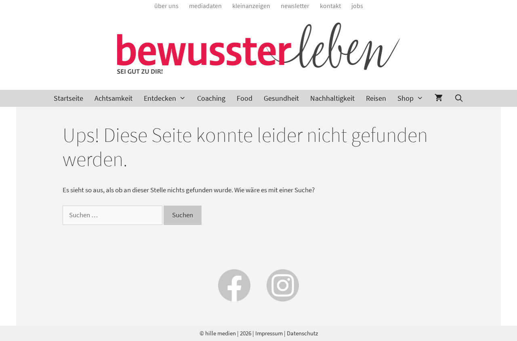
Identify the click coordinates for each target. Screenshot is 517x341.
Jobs (357, 6)
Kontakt (330, 6)
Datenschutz (302, 333)
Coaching (211, 98)
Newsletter (295, 6)
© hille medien (218, 333)
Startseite (68, 98)
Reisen (376, 98)
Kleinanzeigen (251, 6)
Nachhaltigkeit (332, 98)
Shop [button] (405, 98)
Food (244, 98)
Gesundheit (281, 98)
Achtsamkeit (113, 98)
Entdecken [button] (160, 98)
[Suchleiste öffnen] (458, 98)
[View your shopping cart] (438, 98)
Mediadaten (205, 6)
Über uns (166, 6)
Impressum (269, 333)
